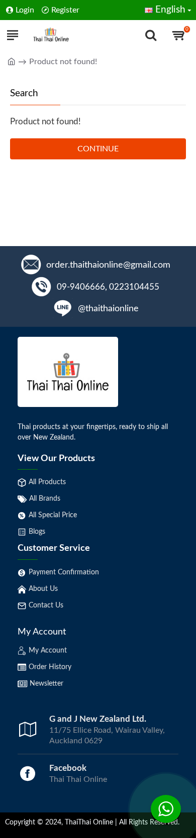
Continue (98, 149)
